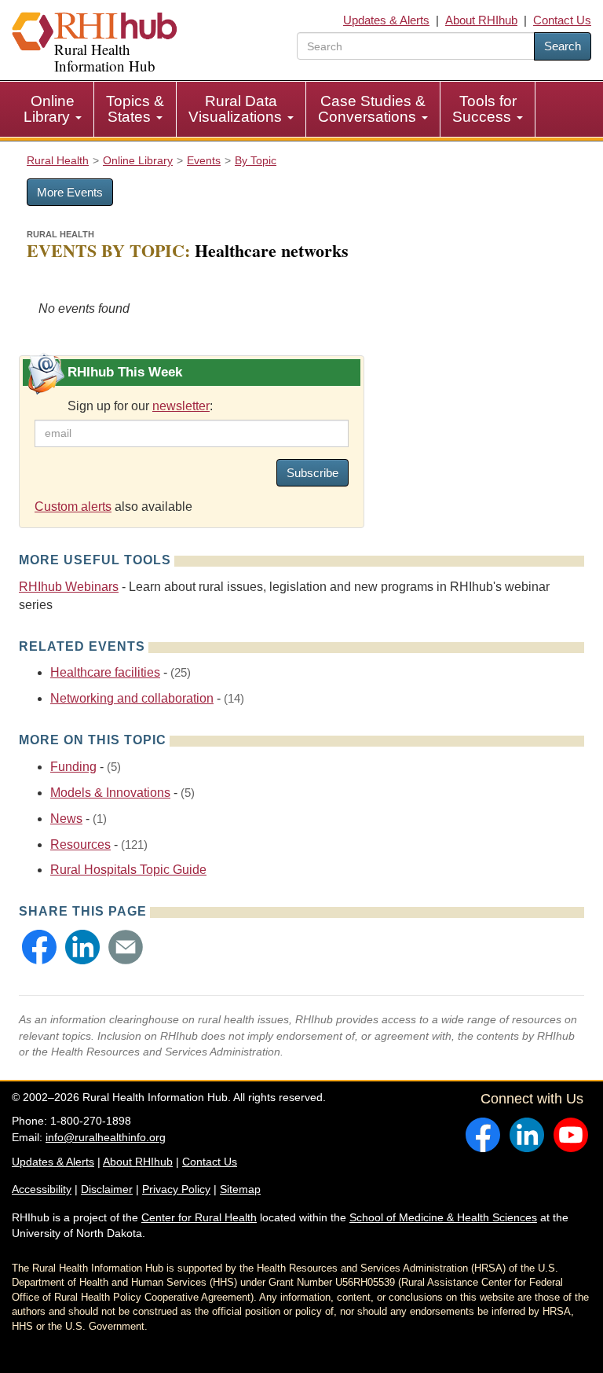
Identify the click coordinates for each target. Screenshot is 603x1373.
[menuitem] (53, 109)
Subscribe (312, 472)
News (66, 818)
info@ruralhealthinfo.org (106, 1137)
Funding (73, 766)
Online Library (49, 109)
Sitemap (240, 1189)
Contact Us (562, 20)
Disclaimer (107, 1189)
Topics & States (135, 109)
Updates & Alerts (386, 20)
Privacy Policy (176, 1189)
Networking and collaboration (132, 698)
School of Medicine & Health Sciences (443, 1217)
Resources (80, 844)
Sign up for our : (140, 406)
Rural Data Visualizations (237, 109)
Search (562, 46)
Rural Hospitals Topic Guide (128, 869)
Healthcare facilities (105, 672)
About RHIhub (481, 20)
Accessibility (41, 1189)
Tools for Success (484, 109)
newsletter (181, 406)
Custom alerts (73, 506)
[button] (39, 947)
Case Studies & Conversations (372, 109)
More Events (70, 192)
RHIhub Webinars (69, 586)
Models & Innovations (110, 792)
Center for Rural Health (199, 1217)
